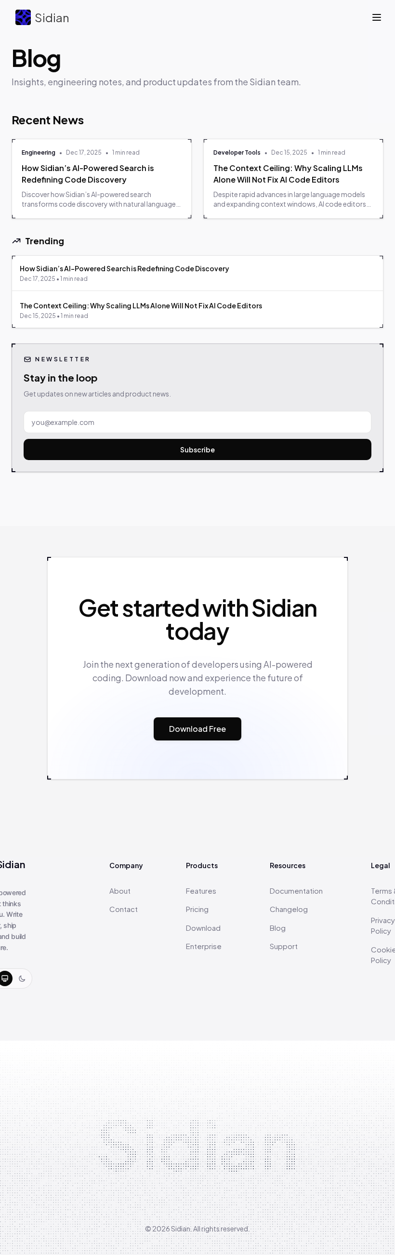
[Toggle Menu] (376, 17)
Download (203, 927)
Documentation (296, 890)
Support (284, 946)
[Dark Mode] (22, 978)
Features (201, 890)
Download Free (197, 729)
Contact (123, 908)
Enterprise (204, 946)
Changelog (289, 908)
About (120, 890)
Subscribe (197, 449)
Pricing (197, 908)
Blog (278, 927)
